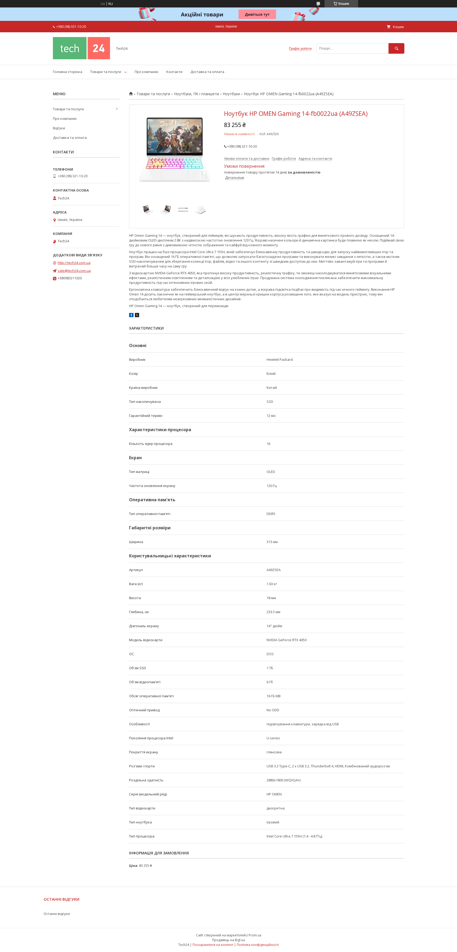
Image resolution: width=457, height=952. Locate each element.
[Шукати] (396, 48)
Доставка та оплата (207, 71)
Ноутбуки (231, 94)
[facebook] (131, 315)
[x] (137, 315)
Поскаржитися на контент (213, 944)
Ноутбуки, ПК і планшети (196, 94)
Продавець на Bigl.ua (228, 940)
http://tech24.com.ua (74, 263)
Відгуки (59, 128)
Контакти (174, 71)
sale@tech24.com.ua (74, 270)
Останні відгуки (57, 913)
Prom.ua (255, 935)
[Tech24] (81, 58)
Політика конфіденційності (258, 944)
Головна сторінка (67, 71)
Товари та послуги (105, 71)
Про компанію (146, 71)
